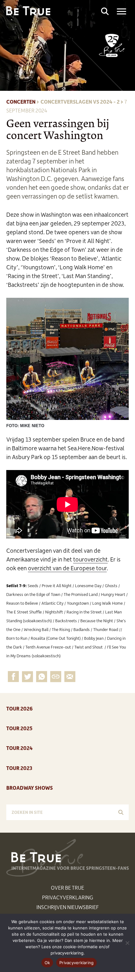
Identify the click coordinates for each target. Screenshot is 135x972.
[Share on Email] (56, 677)
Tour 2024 (19, 747)
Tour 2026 (19, 708)
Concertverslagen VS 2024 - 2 (80, 101)
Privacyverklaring (67, 897)
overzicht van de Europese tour (67, 568)
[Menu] (121, 11)
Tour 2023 (19, 767)
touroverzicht (90, 559)
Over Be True (67, 887)
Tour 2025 (19, 728)
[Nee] (127, 943)
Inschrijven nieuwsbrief (67, 906)
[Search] (121, 812)
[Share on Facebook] (13, 677)
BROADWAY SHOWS (29, 787)
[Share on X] (27, 677)
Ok (47, 962)
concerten (20, 101)
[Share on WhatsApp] (42, 677)
